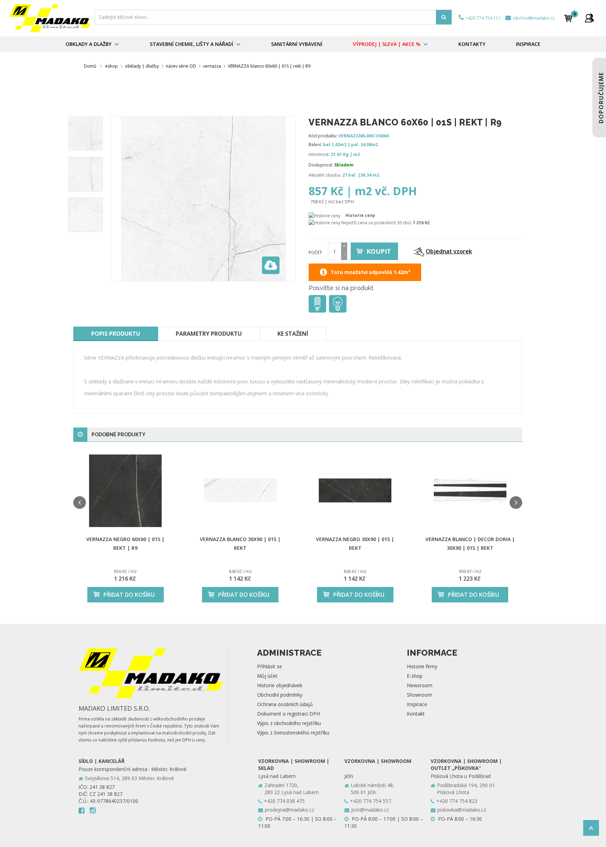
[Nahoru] (591, 830)
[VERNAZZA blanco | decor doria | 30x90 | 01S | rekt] (470, 491)
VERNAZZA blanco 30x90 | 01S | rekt (240, 543)
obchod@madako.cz (533, 18)
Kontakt (416, 713)
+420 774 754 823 (456, 801)
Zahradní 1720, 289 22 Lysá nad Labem (291, 788)
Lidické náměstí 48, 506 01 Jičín (372, 788)
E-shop (415, 675)
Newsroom (419, 685)
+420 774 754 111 (483, 18)
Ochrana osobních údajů (285, 704)
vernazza (212, 66)
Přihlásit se (269, 666)
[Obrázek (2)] (85, 215)
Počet (315, 252)
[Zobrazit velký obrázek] (270, 265)
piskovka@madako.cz (461, 809)
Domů (90, 66)
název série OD (181, 66)
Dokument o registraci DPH (288, 713)
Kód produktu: (323, 136)
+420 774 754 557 (370, 801)
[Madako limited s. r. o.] (50, 18)
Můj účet (267, 675)
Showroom (419, 694)
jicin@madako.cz (370, 809)
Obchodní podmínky (279, 694)
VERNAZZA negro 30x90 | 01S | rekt (355, 543)
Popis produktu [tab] (115, 333)
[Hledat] (444, 17)
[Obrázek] (85, 133)
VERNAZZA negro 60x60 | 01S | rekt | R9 (125, 543)
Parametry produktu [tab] (209, 333)
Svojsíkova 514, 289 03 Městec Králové (129, 778)
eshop (111, 66)
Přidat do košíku (129, 595)
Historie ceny (360, 215)
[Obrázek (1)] (85, 174)
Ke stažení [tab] (292, 333)
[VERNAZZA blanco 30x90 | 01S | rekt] (240, 491)
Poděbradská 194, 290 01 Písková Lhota (466, 788)
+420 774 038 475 (284, 801)
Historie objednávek (279, 685)
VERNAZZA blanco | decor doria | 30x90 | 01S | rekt (470, 543)
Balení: (315, 145)
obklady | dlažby (142, 66)
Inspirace (417, 704)
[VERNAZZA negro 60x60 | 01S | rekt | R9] (125, 491)
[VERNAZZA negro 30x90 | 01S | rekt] (355, 491)
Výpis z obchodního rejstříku (289, 723)
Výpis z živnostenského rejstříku (293, 732)
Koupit (378, 251)
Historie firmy (422, 666)
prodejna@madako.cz (289, 809)
